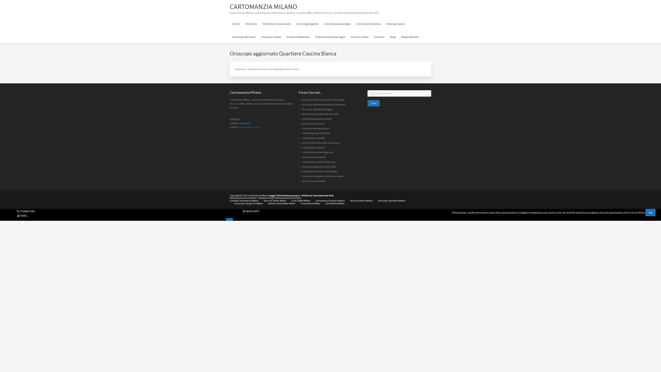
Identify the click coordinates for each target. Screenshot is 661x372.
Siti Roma (296, 197)
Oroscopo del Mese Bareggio (317, 109)
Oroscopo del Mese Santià (315, 128)
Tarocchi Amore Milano (361, 200)
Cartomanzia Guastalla (313, 138)
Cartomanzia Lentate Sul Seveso (318, 161)
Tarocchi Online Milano (275, 200)
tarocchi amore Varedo (314, 157)
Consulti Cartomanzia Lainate (317, 118)
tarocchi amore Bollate (314, 181)
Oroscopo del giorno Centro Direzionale (322, 176)
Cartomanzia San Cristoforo (316, 133)
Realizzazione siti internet (243, 197)
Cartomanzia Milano (263, 6)
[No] (229, 219)
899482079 (245, 123)
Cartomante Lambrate (313, 147)
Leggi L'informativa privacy (284, 195)
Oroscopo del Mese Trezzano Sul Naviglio (323, 99)
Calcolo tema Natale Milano (281, 203)
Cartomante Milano (335, 203)
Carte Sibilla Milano (301, 200)
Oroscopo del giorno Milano (248, 203)
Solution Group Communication (274, 197)
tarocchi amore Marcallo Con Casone (321, 142)
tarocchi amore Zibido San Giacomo (320, 114)
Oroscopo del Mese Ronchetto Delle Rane (323, 104)
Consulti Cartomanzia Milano (244, 200)
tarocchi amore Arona (313, 123)
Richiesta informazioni (248, 127)
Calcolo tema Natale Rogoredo (318, 152)
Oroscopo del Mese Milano (391, 200)
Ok (650, 212)
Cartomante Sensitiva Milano (330, 200)
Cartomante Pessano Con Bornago (320, 171)
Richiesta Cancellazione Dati (317, 195)
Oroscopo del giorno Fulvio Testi (319, 166)
